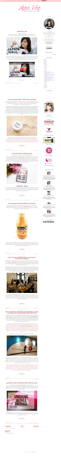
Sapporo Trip (31, 378)
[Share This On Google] (38, 83)
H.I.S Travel (10, 378)
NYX (20, 150)
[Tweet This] (35, 83)
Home (22, 426)
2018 (44, 61)
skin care (24, 423)
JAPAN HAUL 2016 (22, 31)
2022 (44, 59)
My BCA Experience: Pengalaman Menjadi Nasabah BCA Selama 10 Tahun (49, 176)
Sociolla (22, 150)
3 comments (7, 422)
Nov (45, 65)
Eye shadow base (11, 150)
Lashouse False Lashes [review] (22, 153)
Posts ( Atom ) (12, 428)
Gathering (19, 308)
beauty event (11, 308)
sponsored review (30, 423)
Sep (45, 67)
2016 (44, 63)
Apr (45, 81)
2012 (44, 87)
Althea (9, 423)
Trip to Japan (8, 379)
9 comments (7, 307)
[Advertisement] (22, 22)
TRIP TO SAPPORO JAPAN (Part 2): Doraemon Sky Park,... (49, 78)
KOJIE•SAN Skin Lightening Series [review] (49, 196)
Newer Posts (8, 426)
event (15, 308)
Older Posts (36, 426)
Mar (45, 82)
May (45, 70)
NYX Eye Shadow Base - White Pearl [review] (22, 99)
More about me (49, 43)
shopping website (18, 423)
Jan (45, 84)
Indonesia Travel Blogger (18, 378)
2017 (44, 62)
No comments (7, 149)
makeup (16, 150)
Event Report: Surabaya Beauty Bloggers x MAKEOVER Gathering (22, 258)
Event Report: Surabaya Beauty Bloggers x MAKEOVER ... (49, 77)
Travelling (36, 378)
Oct (45, 66)
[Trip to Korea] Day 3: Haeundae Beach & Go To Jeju (49, 205)
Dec (45, 64)
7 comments (7, 377)
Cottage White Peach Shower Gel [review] (22, 203)
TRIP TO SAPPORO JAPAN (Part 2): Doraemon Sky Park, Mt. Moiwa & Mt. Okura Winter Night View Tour (22, 312)
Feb (45, 83)
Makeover (23, 308)
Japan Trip (26, 378)
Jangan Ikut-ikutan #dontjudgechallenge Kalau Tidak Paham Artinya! (49, 186)
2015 (44, 85)
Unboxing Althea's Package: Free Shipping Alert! (22, 383)
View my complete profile (9, 433)
